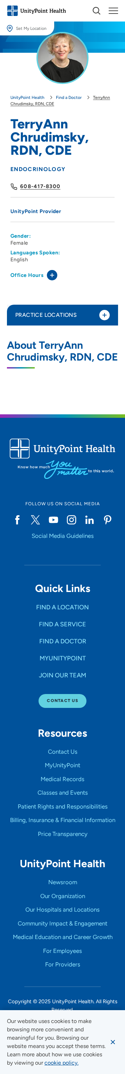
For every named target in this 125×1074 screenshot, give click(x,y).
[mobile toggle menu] (96, 11)
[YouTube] (53, 519)
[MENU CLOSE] (113, 11)
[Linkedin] (89, 519)
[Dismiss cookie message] (113, 1042)
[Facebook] (17, 519)
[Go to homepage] (36, 11)
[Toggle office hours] (52, 275)
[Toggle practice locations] (104, 315)
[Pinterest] (107, 519)
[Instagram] (71, 519)
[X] (35, 519)
